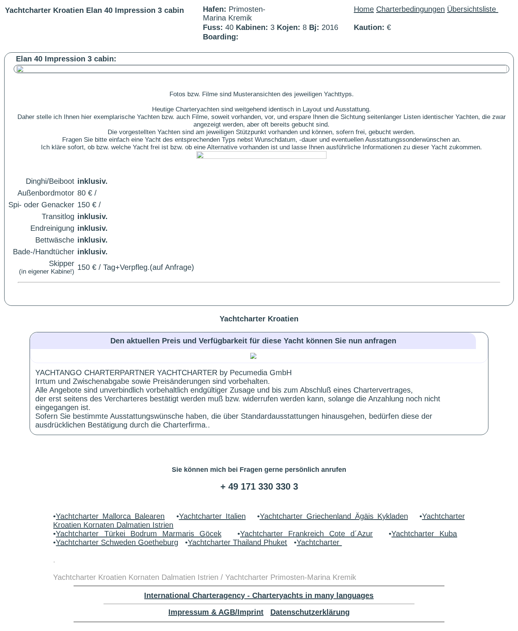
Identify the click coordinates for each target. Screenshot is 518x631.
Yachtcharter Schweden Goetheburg (117, 542)
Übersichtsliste (472, 9)
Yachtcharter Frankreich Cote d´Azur (306, 533)
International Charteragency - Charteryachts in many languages (259, 595)
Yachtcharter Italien (212, 516)
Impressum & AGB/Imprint (216, 612)
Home (364, 9)
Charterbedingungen (410, 9)
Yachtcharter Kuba (424, 533)
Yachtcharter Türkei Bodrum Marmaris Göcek (138, 533)
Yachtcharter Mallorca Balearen (110, 516)
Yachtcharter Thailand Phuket (237, 542)
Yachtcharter (319, 542)
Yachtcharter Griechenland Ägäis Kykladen (334, 516)
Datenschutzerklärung (310, 612)
